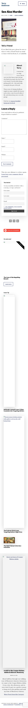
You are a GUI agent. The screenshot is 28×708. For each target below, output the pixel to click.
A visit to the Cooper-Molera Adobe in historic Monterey (14, 671)
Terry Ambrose (5, 4)
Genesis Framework (8, 704)
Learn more (8, 284)
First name (7, 190)
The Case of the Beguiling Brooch (12, 278)
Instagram (6, 103)
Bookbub (18, 101)
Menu (23, 3)
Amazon (13, 101)
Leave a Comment (19, 15)
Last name (6, 196)
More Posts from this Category (14, 694)
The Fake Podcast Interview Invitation (12, 546)
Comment (4, 118)
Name (3, 138)
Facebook (12, 103)
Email (3, 146)
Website (3, 154)
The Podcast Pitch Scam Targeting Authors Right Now (13, 531)
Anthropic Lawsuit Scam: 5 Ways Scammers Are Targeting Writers (14, 410)
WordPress (18, 704)
